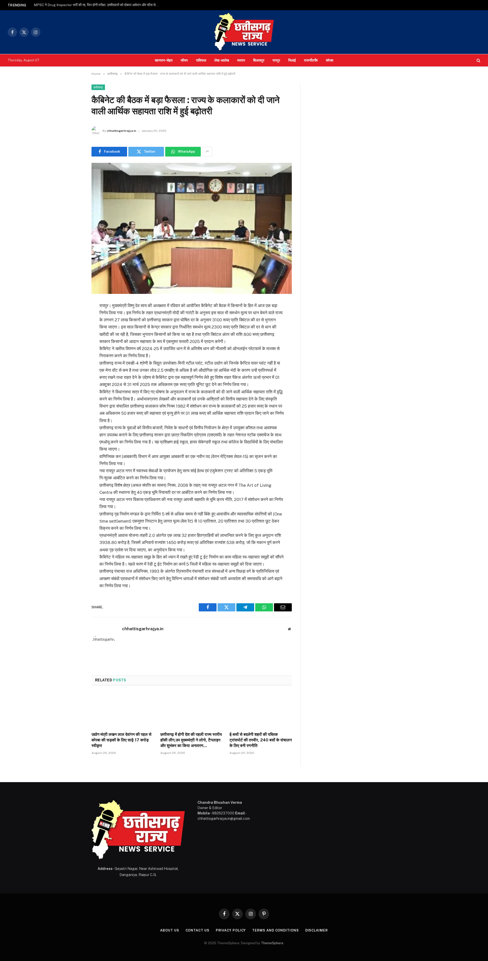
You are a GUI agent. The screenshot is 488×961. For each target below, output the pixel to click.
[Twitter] (74, 332)
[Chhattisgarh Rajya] (244, 32)
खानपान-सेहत (164, 60)
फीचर (184, 60)
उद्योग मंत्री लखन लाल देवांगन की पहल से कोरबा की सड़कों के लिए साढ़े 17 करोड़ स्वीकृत (121, 740)
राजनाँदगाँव (311, 60)
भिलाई (292, 60)
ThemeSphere (272, 943)
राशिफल (201, 60)
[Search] (478, 60)
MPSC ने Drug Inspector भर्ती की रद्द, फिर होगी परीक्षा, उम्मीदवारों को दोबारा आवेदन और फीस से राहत (97, 5)
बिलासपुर (258, 60)
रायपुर (276, 60)
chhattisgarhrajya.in (121, 131)
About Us (169, 930)
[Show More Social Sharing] (207, 151)
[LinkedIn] (74, 345)
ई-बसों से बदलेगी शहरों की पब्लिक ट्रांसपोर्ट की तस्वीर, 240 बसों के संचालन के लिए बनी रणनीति (261, 740)
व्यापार (241, 60)
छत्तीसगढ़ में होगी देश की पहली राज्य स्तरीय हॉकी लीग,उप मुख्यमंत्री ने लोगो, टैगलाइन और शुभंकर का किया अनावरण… (191, 740)
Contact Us (197, 930)
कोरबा (329, 60)
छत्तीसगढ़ (98, 87)
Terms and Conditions (275, 930)
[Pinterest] (74, 358)
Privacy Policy (231, 930)
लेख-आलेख (221, 60)
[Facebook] (74, 319)
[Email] (74, 371)
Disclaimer (316, 930)
